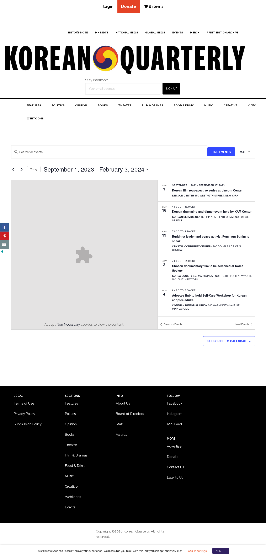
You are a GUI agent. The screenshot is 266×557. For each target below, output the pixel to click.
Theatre (71, 445)
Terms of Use (24, 403)
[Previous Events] (13, 169)
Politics (70, 414)
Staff (119, 424)
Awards (121, 435)
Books (70, 435)
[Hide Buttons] (2, 252)
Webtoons (73, 497)
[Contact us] (4, 244)
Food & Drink (75, 466)
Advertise (174, 446)
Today (33, 169)
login (108, 6)
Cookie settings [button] (197, 550)
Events (70, 507)
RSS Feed (174, 424)
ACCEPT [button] (221, 550)
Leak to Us (175, 478)
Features (71, 403)
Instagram (174, 414)
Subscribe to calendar (226, 341)
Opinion (71, 424)
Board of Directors (130, 414)
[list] (206, 248)
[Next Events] (21, 169)
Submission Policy (28, 424)
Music (69, 476)
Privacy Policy (24, 414)
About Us (123, 403)
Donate (128, 6)
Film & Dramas (76, 455)
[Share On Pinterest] (4, 236)
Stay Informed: (96, 80)
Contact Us (175, 467)
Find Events (221, 152)
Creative (71, 486)
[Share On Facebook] (4, 227)
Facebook (174, 403)
